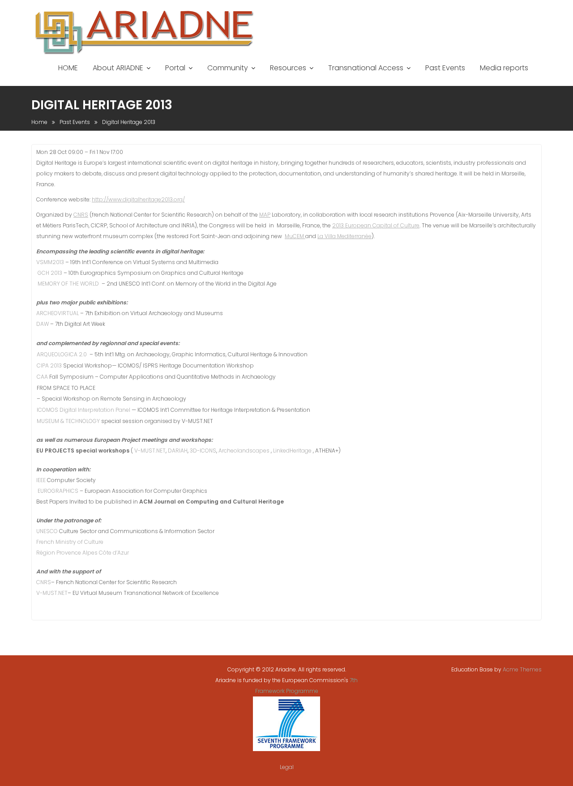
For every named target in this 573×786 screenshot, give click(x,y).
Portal (175, 68)
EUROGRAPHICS (59, 491)
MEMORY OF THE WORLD (69, 283)
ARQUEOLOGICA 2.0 (62, 354)
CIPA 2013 (50, 365)
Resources (288, 68)
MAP (264, 214)
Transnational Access (365, 68)
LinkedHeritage (293, 450)
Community (227, 68)
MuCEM (295, 236)
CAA (43, 376)
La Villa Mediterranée (344, 236)
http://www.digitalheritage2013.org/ (138, 199)
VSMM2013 (50, 262)
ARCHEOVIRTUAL (58, 313)
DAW (43, 324)
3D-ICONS (203, 450)
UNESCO (47, 531)
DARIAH (178, 450)
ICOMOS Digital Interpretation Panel (83, 410)
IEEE (41, 480)
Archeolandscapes (244, 450)
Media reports (504, 68)
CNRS (80, 214)
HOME (68, 68)
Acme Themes (522, 669)
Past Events (445, 68)
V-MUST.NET (150, 450)
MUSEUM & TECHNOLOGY (68, 421)
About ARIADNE (118, 68)
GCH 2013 (51, 273)
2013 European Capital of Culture (375, 225)
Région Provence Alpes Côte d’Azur (82, 552)
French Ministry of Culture (69, 542)
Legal (287, 767)
